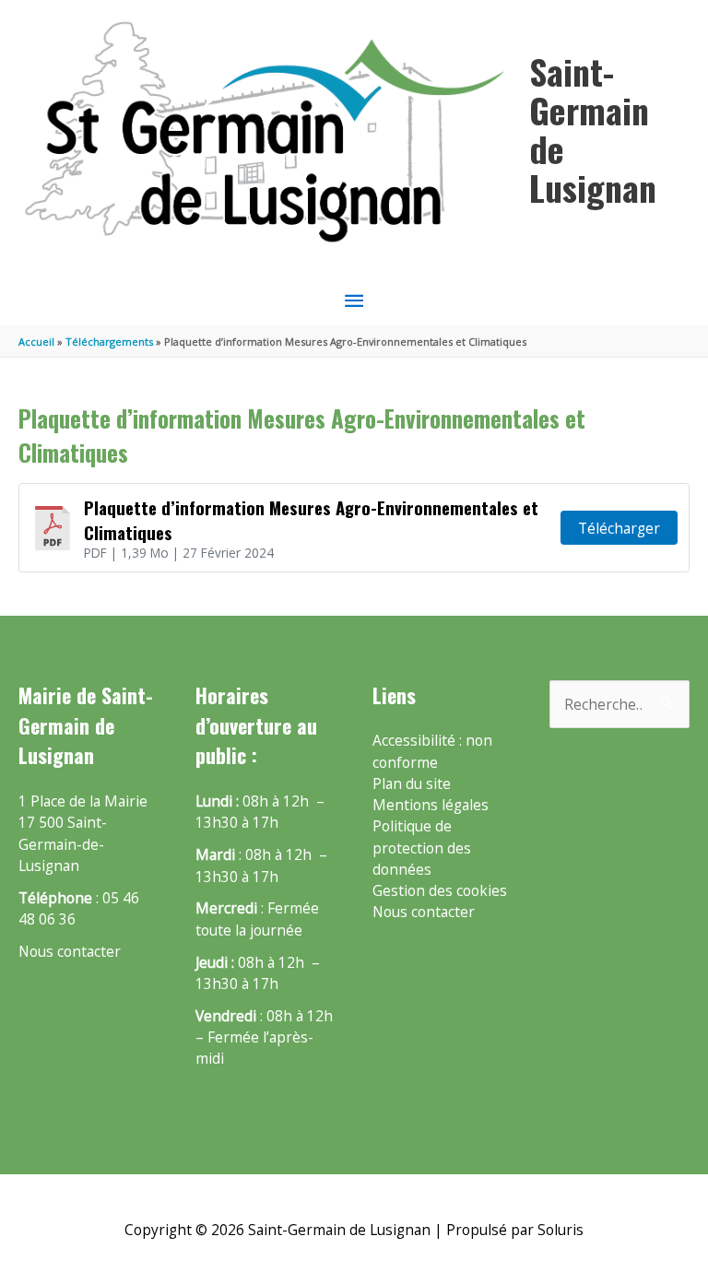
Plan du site (411, 783)
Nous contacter (69, 951)
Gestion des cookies (439, 890)
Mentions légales (430, 805)
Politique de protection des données (421, 847)
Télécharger (619, 528)
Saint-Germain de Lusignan (592, 128)
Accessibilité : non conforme (432, 750)
